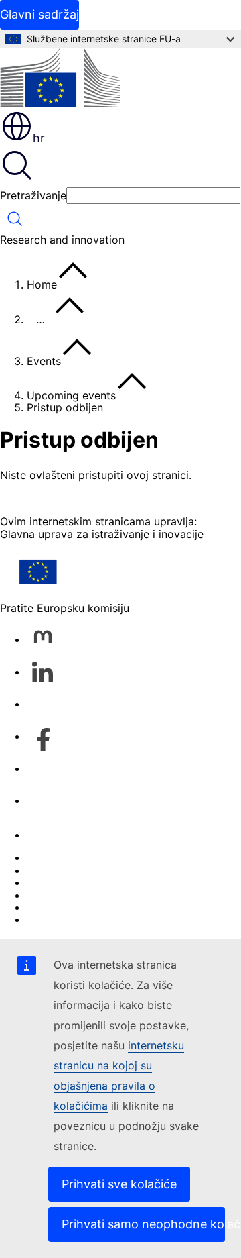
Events (44, 361)
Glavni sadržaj (39, 14)
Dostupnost (56, 919)
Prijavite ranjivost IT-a (82, 857)
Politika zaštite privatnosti (93, 895)
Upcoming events (71, 395)
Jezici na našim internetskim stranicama (128, 870)
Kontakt (46, 835)
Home (42, 284)
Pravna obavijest (69, 907)
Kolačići (46, 882)
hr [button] (39, 138)
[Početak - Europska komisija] (60, 78)
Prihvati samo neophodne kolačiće (143, 1224)
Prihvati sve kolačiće (119, 1184)
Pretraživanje (33, 195)
